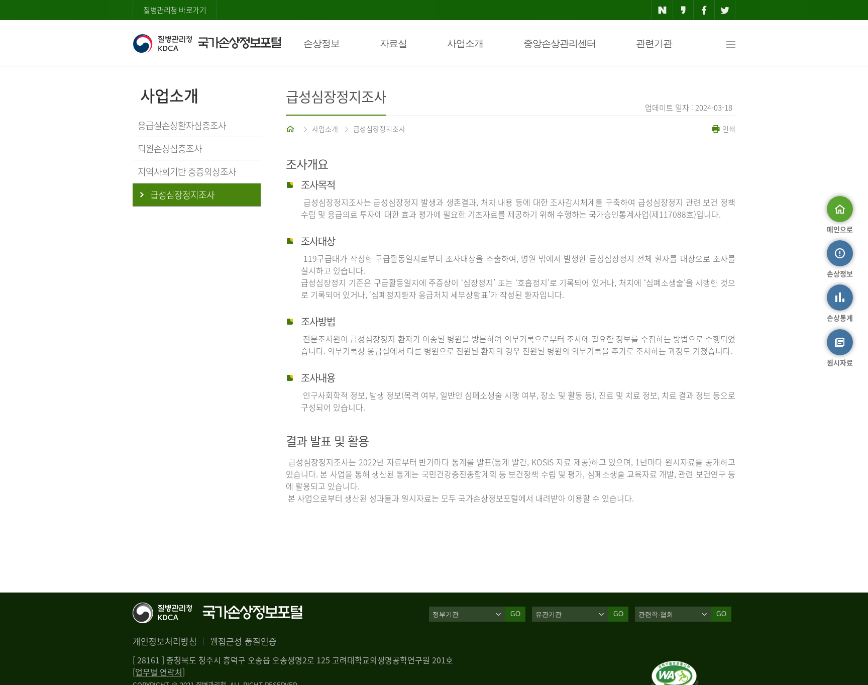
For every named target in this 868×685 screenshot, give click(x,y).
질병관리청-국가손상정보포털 (207, 43)
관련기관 (654, 43)
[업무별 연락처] (159, 672)
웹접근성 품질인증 (243, 641)
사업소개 (465, 43)
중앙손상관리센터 (559, 43)
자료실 (393, 43)
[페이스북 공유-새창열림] (704, 10)
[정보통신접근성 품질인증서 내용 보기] (675, 667)
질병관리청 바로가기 (174, 10)
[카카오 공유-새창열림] (683, 10)
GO (515, 614)
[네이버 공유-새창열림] (662, 10)
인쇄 (727, 129)
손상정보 (321, 43)
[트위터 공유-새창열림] (725, 10)
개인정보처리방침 (165, 641)
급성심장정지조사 (379, 129)
